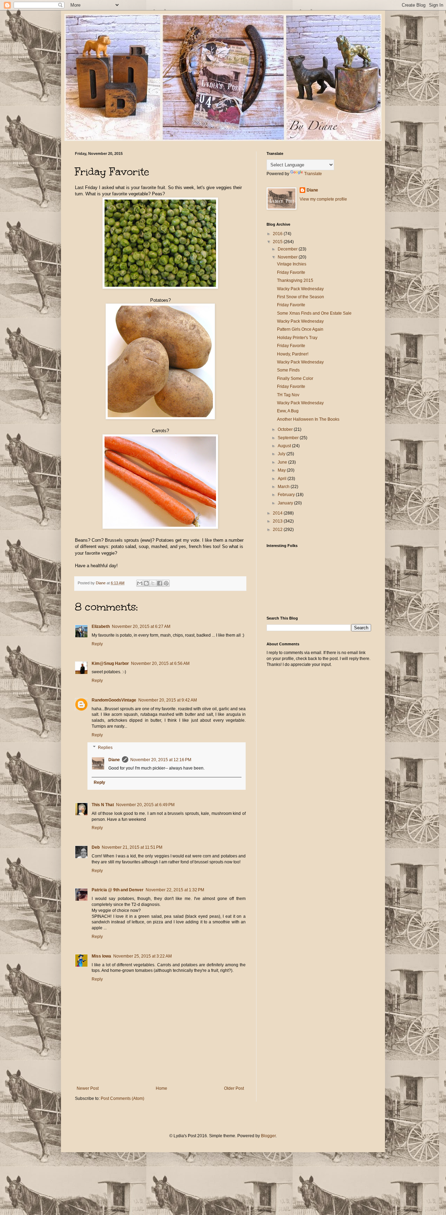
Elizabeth (101, 626)
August (285, 445)
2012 (278, 529)
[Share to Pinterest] (166, 583)
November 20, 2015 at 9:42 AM (167, 700)
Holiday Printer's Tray (297, 337)
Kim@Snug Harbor (110, 663)
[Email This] (139, 583)
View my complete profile (323, 199)
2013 (278, 521)
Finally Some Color (295, 378)
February (287, 494)
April (282, 478)
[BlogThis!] (146, 583)
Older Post (234, 1088)
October (286, 429)
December (288, 249)
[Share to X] (152, 583)
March (284, 486)
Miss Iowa (101, 956)
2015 (278, 241)
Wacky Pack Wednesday (300, 288)
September (289, 437)
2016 (278, 233)
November (288, 257)
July (282, 453)
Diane (114, 759)
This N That (103, 804)
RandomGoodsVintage (114, 700)
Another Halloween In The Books (308, 419)
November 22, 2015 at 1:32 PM (175, 889)
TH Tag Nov (288, 394)
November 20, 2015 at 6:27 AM (141, 626)
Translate (313, 173)
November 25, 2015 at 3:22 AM (142, 956)
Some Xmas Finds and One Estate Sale (314, 313)
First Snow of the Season (300, 296)
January (286, 503)
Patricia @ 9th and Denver (118, 889)
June (283, 462)
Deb (96, 847)
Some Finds (288, 370)
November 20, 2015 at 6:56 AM (160, 663)
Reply (97, 644)
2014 (278, 513)
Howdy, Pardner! (292, 354)
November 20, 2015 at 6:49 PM (145, 804)
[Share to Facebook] (159, 583)
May (282, 470)
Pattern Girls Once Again (300, 329)
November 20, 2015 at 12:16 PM (160, 759)
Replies (105, 747)
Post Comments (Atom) (122, 1098)
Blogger (268, 1135)
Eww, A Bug (288, 410)
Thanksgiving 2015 (295, 280)
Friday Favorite (291, 272)
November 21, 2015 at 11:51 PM (132, 847)
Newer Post (88, 1088)
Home (161, 1088)
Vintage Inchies (291, 264)
